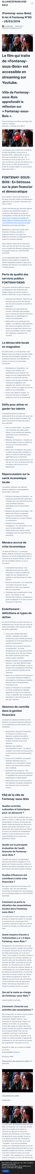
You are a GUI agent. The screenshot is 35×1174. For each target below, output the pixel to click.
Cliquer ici (16, 1052)
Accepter (6, 1171)
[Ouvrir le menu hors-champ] (32, 3)
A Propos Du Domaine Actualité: (12, 28)
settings (20, 1168)
